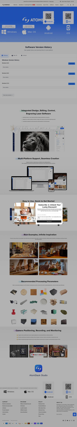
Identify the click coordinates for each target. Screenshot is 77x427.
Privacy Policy (41, 414)
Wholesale (22, 405)
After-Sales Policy (42, 407)
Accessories (39, 4)
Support (61, 4)
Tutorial (56, 4)
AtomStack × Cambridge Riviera (27, 4)
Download (72, 63)
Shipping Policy (41, 403)
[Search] (68, 4)
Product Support (5, 409)
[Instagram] (65, 420)
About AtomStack (23, 412)
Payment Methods (42, 405)
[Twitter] (71, 420)
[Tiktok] (69, 420)
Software (52, 4)
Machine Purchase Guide (7, 405)
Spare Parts (45, 4)
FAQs (39, 416)
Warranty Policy (41, 409)
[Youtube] (67, 420)
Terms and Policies (14, 420)
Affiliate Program (23, 409)
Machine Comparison (6, 403)
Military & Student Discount (25, 403)
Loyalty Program (23, 407)
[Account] (70, 4)
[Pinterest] (74, 420)
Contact (3, 414)
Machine (15, 4)
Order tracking (5, 412)
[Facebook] (63, 420)
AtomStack (7, 420)
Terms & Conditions (42, 412)
